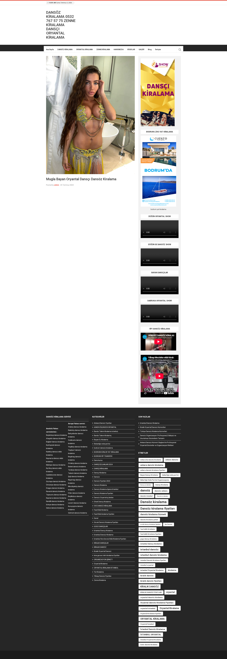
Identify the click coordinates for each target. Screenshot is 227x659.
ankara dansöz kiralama (151, 465)
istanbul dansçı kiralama (151, 544)
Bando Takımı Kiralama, (103, 435)
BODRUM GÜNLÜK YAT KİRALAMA (106, 452)
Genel (96, 518)
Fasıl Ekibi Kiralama (101, 510)
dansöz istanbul (146, 496)
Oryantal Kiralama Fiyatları (150, 613)
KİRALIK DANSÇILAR (101, 543)
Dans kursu (98, 460)
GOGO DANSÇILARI (101, 526)
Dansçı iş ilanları (145, 485)
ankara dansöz (171, 460)
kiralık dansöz (147, 575)
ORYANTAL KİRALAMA (84, 49)
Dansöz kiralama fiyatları (157, 508)
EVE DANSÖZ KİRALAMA (103, 506)
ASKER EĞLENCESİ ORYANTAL (105, 427)
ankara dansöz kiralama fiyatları (152, 470)
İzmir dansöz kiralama (148, 645)
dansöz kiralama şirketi (149, 520)
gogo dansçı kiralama (148, 539)
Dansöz (97, 477)
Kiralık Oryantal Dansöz (102, 551)
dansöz (145, 490)
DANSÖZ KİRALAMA (64, 49)
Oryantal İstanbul (147, 624)
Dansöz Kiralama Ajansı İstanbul (106, 489)
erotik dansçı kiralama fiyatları (150, 524)
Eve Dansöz (168, 524)
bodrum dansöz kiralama (103, 448)
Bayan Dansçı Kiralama (149, 475)
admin (56, 185)
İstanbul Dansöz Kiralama (103, 535)
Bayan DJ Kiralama (101, 440)
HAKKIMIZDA (119, 49)
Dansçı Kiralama (100, 473)
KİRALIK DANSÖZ (100, 547)
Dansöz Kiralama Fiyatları (103, 493)
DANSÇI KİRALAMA (101, 469)
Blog (149, 49)
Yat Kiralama (99, 572)
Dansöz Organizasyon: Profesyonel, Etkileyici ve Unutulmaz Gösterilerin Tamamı (158, 437)
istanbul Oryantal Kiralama (152, 570)
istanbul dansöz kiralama (153, 555)
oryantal (170, 592)
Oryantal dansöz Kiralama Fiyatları (157, 602)
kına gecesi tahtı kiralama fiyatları (107, 555)
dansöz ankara (161, 491)
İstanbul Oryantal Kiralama (150, 640)
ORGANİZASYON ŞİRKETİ (103, 559)
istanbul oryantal (146, 565)
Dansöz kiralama (153, 502)
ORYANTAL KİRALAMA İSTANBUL (106, 568)
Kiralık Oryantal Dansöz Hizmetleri (153, 427)
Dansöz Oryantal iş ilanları (104, 497)
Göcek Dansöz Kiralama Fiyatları (106, 522)
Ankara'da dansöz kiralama (150, 460)
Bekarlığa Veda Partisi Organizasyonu (154, 480)
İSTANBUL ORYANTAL (150, 634)
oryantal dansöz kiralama (151, 597)
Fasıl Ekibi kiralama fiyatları (104, 514)
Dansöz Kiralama (100, 485)
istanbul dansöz (149, 549)
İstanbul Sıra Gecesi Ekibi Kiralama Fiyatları (110, 539)
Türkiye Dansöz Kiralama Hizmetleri (153, 431)
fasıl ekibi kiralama (147, 529)
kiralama (172, 570)
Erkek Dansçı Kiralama (102, 502)
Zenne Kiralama (100, 580)
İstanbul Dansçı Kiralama (103, 531)
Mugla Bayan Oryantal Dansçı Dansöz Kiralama (81, 179)
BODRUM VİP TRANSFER (103, 456)
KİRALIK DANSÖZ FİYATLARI (151, 592)
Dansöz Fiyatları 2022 (102, 481)
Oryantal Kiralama (100, 564)
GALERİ (141, 49)
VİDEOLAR (131, 49)
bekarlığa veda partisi (170, 475)
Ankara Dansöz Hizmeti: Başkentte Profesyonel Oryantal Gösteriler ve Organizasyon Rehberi (158, 444)
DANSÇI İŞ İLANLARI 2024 (103, 464)
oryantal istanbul (147, 608)
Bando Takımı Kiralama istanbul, (106, 431)
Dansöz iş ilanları (162, 496)
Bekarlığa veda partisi (102, 444)
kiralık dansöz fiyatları (151, 581)
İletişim (158, 49)
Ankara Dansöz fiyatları (103, 423)
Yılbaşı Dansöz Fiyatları (102, 576)
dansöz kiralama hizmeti (153, 514)
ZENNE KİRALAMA (103, 49)
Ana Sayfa (50, 49)
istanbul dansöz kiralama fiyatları (153, 560)
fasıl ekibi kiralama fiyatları (150, 534)
